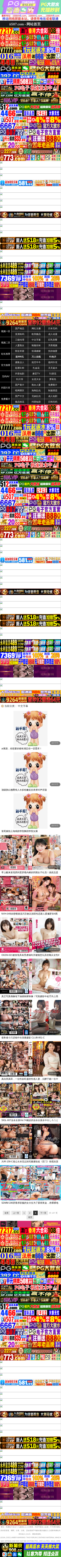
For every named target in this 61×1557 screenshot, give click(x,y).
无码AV (6, 376)
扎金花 (36, 368)
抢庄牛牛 (36, 362)
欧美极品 (36, 334)
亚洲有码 (19, 334)
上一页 (16, 1213)
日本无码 (52, 328)
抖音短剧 (19, 373)
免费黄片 (52, 385)
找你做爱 (52, 351)
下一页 (43, 1213)
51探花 (52, 373)
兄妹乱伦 (36, 396)
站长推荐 (5, 354)
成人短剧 (52, 396)
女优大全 (36, 379)
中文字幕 (36, 340)
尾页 (30, 1217)
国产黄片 (19, 385)
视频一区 (5, 331)
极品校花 (19, 402)
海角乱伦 (36, 390)
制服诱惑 (52, 390)
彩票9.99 (19, 368)
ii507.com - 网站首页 (25, 24)
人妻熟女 (19, 345)
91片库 (19, 379)
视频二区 (5, 342)
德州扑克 (52, 362)
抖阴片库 (5, 388)
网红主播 (36, 328)
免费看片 (5, 399)
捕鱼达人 (19, 362)
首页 (7, 1213)
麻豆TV (36, 373)
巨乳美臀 (52, 340)
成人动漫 (52, 334)
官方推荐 (5, 365)
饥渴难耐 (36, 351)
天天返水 (52, 368)
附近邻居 (19, 351)
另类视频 (52, 345)
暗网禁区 (19, 390)
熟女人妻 (36, 385)
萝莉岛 (52, 379)
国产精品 (19, 328)
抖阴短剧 (36, 402)
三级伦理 (19, 340)
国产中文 (19, 396)
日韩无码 (52, 402)
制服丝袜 (36, 345)
